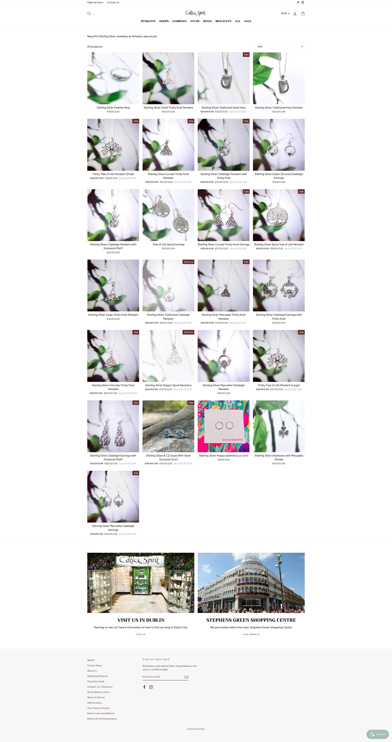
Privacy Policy (94, 665)
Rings (207, 21)
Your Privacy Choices (98, 708)
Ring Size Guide (95, 681)
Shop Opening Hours (98, 692)
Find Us (141, 634)
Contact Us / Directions (99, 686)
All (238, 21)
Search (90, 660)
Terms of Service (96, 697)
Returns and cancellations (101, 713)
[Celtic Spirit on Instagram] (151, 687)
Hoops (164, 21)
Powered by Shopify (196, 729)
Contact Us (113, 2)
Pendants (148, 21)
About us (92, 670)
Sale (247, 21)
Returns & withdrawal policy (102, 718)
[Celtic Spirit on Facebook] (144, 687)
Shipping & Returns (97, 676)
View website (251, 634)
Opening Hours (95, 2)
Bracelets (223, 21)
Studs (195, 21)
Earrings (179, 21)
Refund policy (94, 702)
